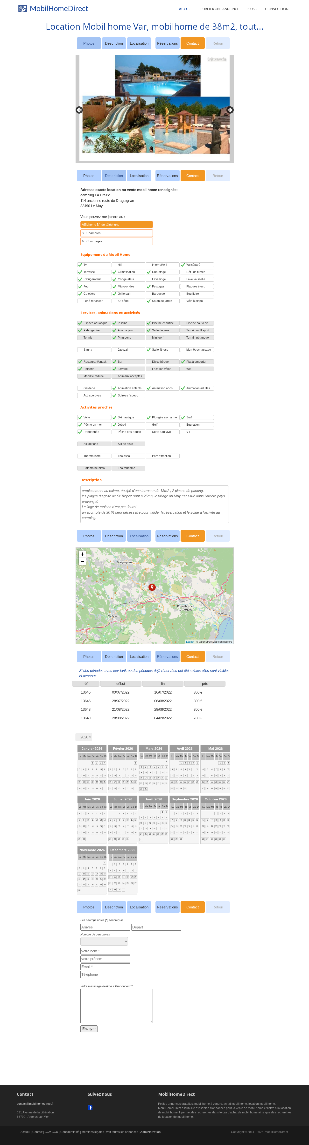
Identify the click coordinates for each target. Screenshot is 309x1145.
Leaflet (190, 641)
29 (92, 788)
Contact (192, 43)
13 (84, 776)
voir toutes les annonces (122, 1132)
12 (79, 776)
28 (88, 788)
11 (104, 769)
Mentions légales (93, 1132)
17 (101, 776)
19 (79, 782)
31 (101, 788)
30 (97, 788)
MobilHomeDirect (58, 9)
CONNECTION (276, 9)
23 (97, 782)
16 (97, 776)
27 (84, 788)
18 (104, 776)
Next (228, 108)
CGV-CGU (51, 1132)
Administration (150, 1132)
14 (88, 776)
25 (104, 782)
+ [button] (82, 554)
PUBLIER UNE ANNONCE (219, 9)
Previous (78, 108)
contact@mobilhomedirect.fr (35, 1103)
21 (88, 782)
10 (101, 769)
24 (101, 782)
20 (84, 782)
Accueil (186, 9)
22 (92, 782)
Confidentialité (69, 1132)
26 (79, 788)
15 (92, 776)
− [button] (82, 561)
